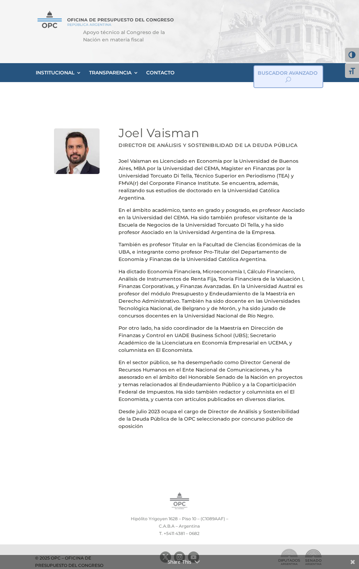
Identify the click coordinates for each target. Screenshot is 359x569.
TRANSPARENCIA (110, 72)
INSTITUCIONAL (55, 72)
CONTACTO (160, 72)
